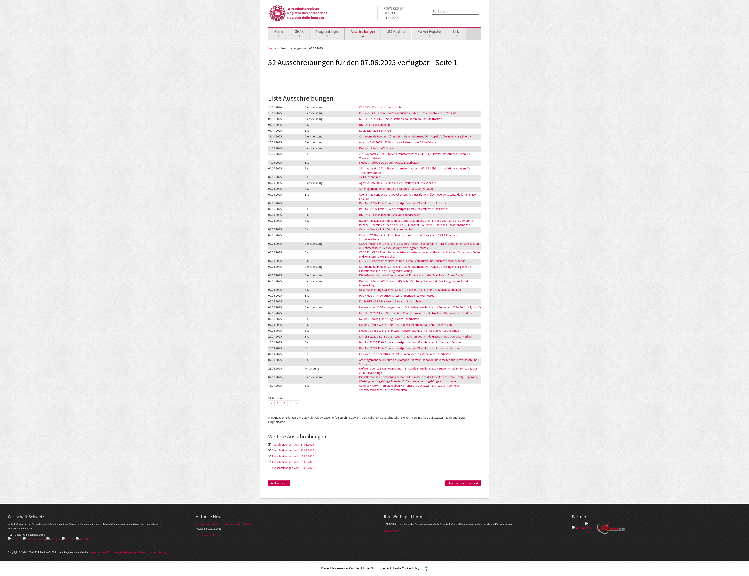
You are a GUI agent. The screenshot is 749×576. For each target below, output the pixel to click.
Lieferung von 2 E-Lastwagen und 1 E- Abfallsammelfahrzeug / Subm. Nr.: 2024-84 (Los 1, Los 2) (420, 307)
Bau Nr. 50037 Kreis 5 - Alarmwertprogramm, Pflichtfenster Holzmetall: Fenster (409, 348)
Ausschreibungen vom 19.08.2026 (293, 456)
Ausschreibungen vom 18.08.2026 (293, 462)
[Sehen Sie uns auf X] (34, 539)
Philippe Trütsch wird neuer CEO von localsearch (224, 524)
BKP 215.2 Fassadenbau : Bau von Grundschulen (389, 215)
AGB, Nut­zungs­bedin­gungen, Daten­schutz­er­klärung (135, 552)
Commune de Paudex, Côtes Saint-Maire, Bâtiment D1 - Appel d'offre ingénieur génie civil (415, 136)
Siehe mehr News (209, 535)
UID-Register (396, 31)
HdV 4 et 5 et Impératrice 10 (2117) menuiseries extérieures (396, 295)
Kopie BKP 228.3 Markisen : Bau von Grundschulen (391, 301)
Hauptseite (280, 483)
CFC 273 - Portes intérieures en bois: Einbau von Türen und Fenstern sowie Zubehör (412, 261)
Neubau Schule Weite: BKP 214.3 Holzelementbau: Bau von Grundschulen (405, 325)
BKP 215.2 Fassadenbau (374, 125)
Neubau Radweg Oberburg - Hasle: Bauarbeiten (389, 162)
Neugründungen (327, 31)
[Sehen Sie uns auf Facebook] (15, 539)
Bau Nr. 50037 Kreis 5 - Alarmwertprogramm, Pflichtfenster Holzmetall (403, 209)
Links (456, 31)
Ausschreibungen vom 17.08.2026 (293, 468)
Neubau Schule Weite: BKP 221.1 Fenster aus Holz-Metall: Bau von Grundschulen (410, 330)
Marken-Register (429, 31)
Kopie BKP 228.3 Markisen (375, 130)
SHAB (299, 31)
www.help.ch (394, 530)
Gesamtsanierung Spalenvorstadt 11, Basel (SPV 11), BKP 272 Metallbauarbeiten (410, 290)
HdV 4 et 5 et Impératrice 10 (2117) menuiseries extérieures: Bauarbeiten (405, 354)
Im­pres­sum (96, 552)
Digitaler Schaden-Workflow (376, 148)
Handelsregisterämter (462, 483)
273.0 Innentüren (369, 177)
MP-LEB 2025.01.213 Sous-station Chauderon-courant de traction (400, 119)
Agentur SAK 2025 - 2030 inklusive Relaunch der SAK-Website (397, 142)
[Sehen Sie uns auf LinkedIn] (68, 539)
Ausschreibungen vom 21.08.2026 (293, 444)
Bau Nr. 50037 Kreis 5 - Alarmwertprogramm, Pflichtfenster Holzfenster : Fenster (410, 342)
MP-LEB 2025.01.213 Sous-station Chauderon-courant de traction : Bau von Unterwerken (415, 313)
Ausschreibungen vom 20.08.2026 (293, 450)
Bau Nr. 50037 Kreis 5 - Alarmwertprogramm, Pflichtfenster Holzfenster (404, 203)
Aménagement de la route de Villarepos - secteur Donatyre (396, 189)
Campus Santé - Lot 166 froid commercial (385, 229)
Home (278, 31)
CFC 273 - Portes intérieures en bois (382, 107)
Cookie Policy (410, 568)
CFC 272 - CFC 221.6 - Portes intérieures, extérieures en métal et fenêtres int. (407, 113)
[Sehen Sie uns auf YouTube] (82, 539)
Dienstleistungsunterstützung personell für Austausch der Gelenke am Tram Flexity (411, 275)
